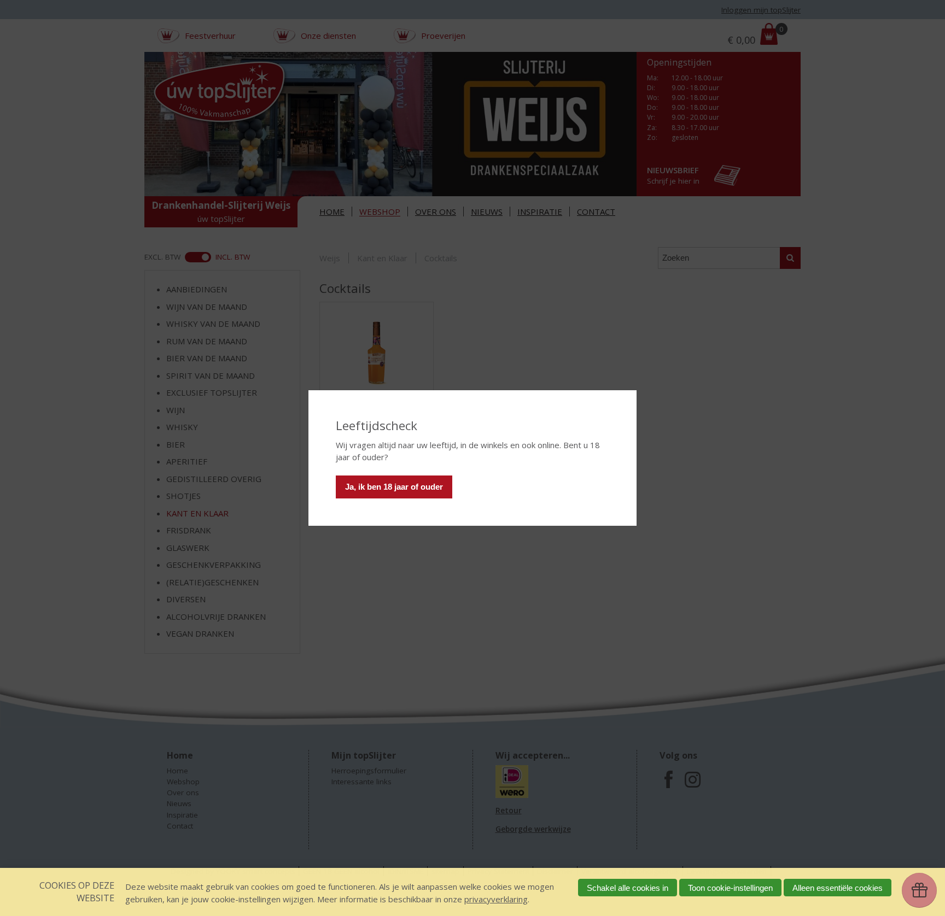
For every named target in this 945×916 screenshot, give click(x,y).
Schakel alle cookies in (627, 887)
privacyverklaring (496, 899)
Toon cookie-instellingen (730, 887)
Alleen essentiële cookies (837, 887)
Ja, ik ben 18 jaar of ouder (394, 486)
